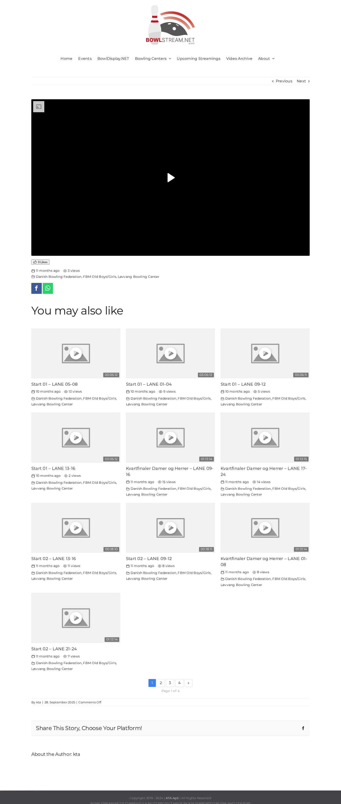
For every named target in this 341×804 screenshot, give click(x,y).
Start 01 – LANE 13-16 (53, 468)
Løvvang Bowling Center (138, 277)
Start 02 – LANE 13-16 (53, 558)
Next (301, 81)
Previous (284, 81)
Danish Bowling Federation (59, 277)
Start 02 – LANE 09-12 (149, 558)
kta (38, 702)
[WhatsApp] (48, 288)
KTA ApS (172, 798)
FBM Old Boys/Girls (99, 277)
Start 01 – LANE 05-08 (54, 384)
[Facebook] (36, 288)
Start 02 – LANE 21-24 (54, 648)
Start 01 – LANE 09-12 (243, 384)
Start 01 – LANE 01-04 (149, 384)
